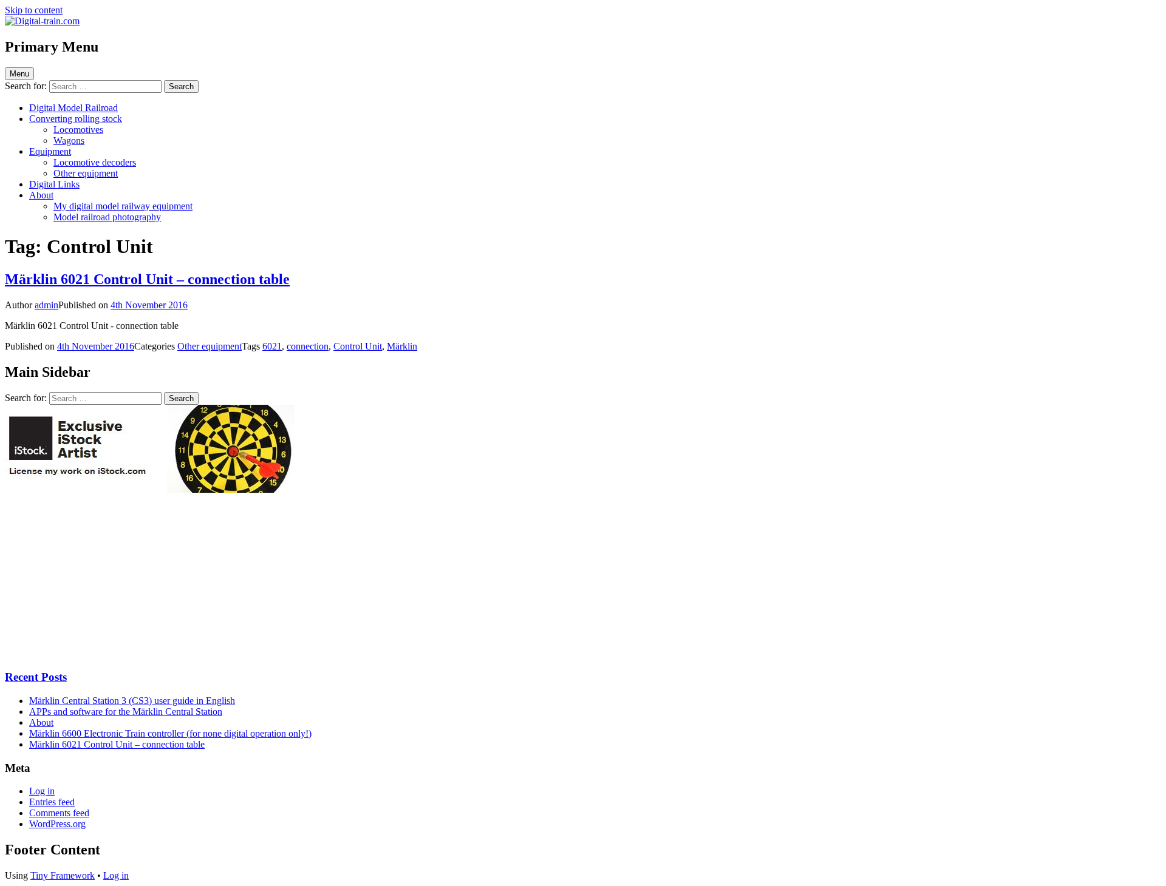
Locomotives (78, 129)
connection (308, 346)
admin (46, 305)
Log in (42, 791)
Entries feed (52, 802)
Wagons (68, 140)
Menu (19, 73)
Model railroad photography (107, 217)
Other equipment (85, 173)
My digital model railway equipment (123, 206)
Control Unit (357, 346)
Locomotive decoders (94, 162)
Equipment (50, 151)
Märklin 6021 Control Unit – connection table (147, 279)
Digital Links (54, 184)
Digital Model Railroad (73, 108)
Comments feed (59, 813)
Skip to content (34, 10)
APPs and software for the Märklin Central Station (125, 711)
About (41, 195)
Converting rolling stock (75, 118)
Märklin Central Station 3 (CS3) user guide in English (132, 700)
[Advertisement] (96, 581)
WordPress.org (57, 824)
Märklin (402, 346)
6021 (272, 346)
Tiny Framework (62, 875)
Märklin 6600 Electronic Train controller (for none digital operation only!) (170, 733)
